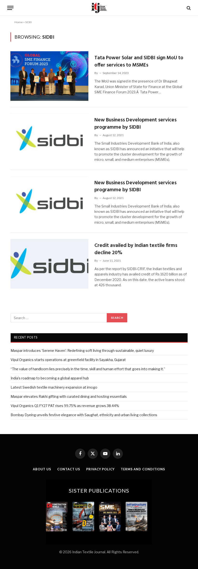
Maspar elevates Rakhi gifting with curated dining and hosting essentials (69, 396)
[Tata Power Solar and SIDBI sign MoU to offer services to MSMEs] (49, 76)
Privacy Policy (100, 469)
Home (18, 22)
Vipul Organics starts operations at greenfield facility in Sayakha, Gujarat (68, 360)
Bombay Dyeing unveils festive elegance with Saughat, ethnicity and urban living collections (84, 415)
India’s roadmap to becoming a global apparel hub (50, 378)
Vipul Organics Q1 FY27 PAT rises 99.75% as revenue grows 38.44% (65, 406)
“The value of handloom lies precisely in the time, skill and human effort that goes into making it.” (88, 369)
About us (42, 469)
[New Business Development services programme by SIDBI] (49, 138)
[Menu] (10, 7)
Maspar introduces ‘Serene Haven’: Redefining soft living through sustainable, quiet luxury (82, 350)
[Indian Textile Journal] (99, 8)
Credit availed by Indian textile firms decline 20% (135, 249)
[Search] (188, 7)
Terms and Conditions (143, 469)
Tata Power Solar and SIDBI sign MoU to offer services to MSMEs (138, 61)
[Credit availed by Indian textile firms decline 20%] (49, 263)
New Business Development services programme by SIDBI (135, 124)
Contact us (68, 469)
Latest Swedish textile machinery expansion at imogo (54, 387)
